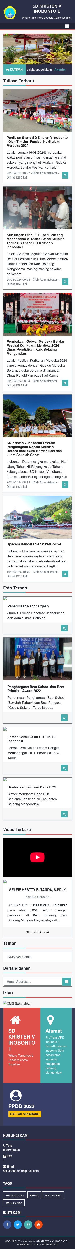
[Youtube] (39, 1224)
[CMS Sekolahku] (17, 1003)
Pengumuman (14, 1195)
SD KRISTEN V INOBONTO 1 (53, 1241)
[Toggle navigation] (67, 26)
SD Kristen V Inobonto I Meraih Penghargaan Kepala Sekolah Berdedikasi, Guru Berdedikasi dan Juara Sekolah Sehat (34, 448)
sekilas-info (52, 1195)
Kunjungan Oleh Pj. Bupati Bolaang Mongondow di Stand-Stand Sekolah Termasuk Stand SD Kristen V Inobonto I (36, 240)
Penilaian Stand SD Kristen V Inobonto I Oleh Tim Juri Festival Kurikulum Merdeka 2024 (37, 141)
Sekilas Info (13, 1203)
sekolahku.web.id (46, 1244)
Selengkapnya (37, 932)
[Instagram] (29, 1224)
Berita (34, 1195)
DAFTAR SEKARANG (24, 1114)
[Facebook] (8, 1224)
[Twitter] (19, 1224)
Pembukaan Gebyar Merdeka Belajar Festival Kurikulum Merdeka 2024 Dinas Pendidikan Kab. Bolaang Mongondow (35, 347)
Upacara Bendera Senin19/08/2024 (34, 544)
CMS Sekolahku (20, 956)
